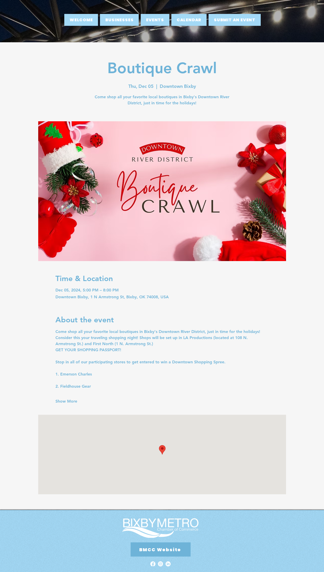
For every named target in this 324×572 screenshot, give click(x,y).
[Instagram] (160, 563)
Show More (66, 401)
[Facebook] (152, 563)
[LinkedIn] (168, 563)
